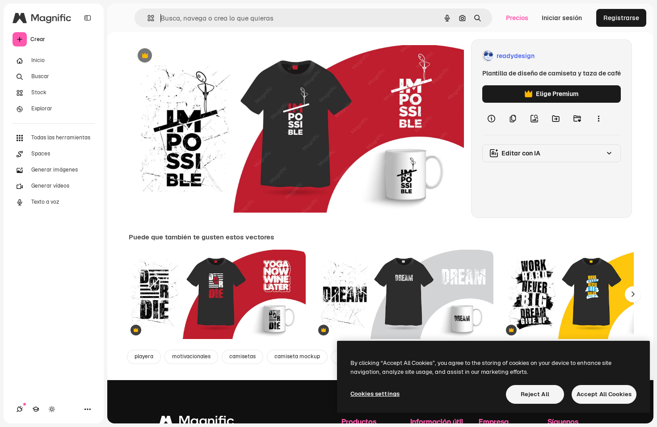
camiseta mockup (297, 356)
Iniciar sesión (562, 18)
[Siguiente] (633, 294)
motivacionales (191, 356)
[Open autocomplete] (147, 18)
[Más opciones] (598, 119)
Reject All (535, 394)
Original (185, 56)
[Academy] (36, 409)
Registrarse (621, 18)
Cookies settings (375, 394)
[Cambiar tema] (52, 409)
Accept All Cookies (604, 394)
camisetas (242, 356)
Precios (517, 18)
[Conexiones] (20, 409)
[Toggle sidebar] (87, 18)
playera (144, 356)
